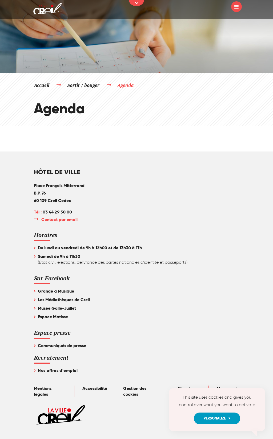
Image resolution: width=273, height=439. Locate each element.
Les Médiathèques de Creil (64, 299)
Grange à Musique (56, 291)
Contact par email (60, 219)
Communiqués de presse (62, 345)
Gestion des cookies (134, 391)
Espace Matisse (53, 317)
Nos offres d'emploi (58, 370)
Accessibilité (94, 388)
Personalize (215, 418)
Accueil (41, 85)
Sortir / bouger (83, 85)
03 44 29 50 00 (57, 212)
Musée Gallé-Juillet (57, 308)
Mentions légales (42, 391)
